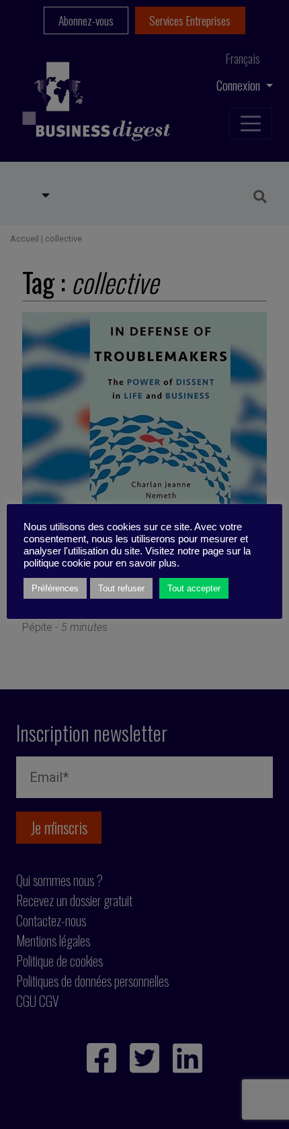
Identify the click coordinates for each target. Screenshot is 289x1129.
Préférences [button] (55, 588)
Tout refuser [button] (121, 588)
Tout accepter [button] (193, 588)
